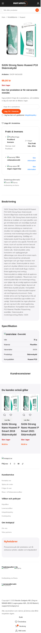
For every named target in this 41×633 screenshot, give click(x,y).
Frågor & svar (7, 488)
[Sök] (37, 10)
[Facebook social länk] (10, 463)
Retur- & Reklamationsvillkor (12, 492)
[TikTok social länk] (22, 463)
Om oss (4, 528)
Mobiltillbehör (12, 17)
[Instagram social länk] (14, 463)
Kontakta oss (6, 480)
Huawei (22, 17)
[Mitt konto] (38, 3)
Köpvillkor (5, 504)
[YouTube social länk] (18, 463)
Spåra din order (7, 484)
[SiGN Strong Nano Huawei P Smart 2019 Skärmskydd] (11, 403)
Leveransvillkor (7, 508)
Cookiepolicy (6, 516)
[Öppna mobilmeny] (3, 3)
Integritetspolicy (7, 512)
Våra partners (7, 532)
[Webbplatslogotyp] (20, 3)
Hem (3, 17)
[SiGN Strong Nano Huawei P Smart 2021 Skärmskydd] (30, 403)
